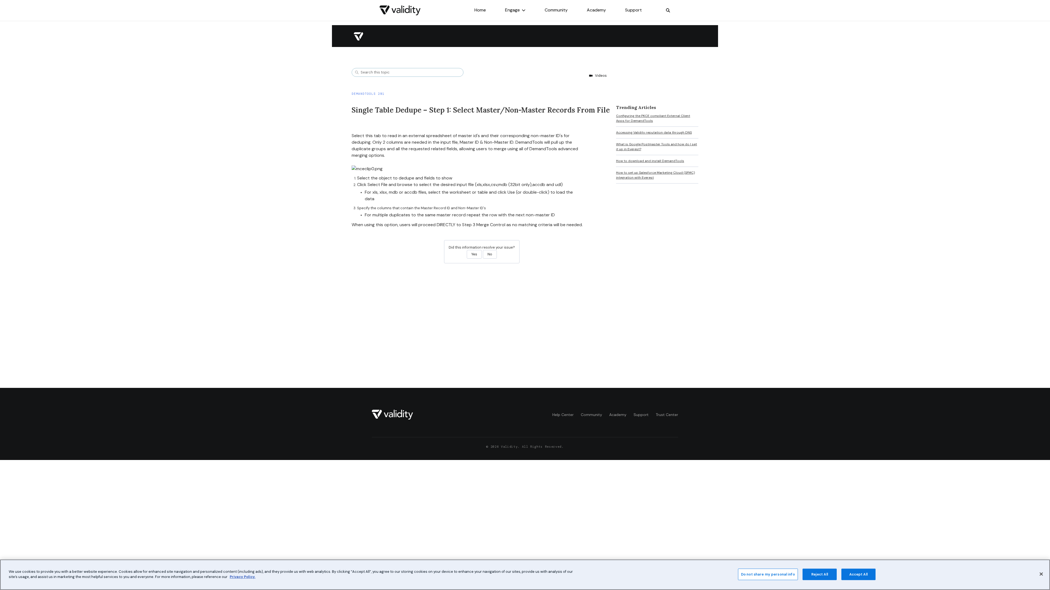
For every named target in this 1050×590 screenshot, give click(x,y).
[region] (525, 574)
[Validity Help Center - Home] (400, 10)
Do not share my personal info (768, 574)
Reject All (819, 574)
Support (633, 10)
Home (480, 10)
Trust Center (667, 414)
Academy (596, 10)
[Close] (1041, 574)
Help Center (563, 414)
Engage (512, 10)
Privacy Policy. (242, 576)
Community (556, 10)
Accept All (858, 574)
